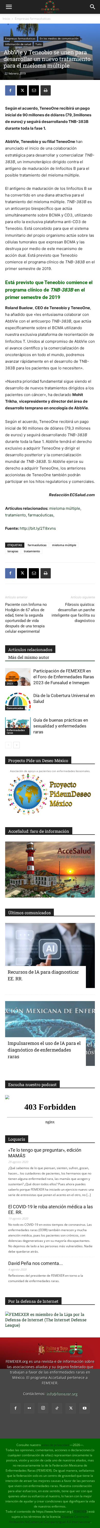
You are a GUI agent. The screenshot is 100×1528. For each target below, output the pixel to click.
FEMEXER (80, 1511)
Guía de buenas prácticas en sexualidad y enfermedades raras (60, 726)
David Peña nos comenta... (35, 1263)
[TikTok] (57, 1408)
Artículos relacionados (30, 649)
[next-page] (16, 745)
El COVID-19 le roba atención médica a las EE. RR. (50, 1209)
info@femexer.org (61, 1393)
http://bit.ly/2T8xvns (38, 528)
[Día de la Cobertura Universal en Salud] (18, 701)
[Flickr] (29, 1408)
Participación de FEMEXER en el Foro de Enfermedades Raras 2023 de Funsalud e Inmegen (63, 676)
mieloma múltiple (64, 508)
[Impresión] (46, 90)
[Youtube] (84, 1408)
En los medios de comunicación (59, 38)
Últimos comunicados (29, 912)
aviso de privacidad (55, 1445)
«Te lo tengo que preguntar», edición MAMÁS (44, 1152)
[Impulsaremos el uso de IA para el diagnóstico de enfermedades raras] (50, 1033)
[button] (9, 7)
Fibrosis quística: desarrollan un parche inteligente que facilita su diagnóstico (73, 612)
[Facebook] (10, 90)
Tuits (38, 44)
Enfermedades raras (16, 731)
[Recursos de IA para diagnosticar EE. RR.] (50, 955)
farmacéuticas (40, 515)
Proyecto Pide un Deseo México (38, 760)
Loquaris (16, 1139)
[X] (22, 90)
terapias (12, 551)
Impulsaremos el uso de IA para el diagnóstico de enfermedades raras (44, 1049)
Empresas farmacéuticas (33, 18)
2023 (10, 683)
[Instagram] (43, 1408)
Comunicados (15, 708)
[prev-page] (8, 745)
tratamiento (15, 515)
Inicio (6, 18)
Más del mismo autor (28, 657)
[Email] (34, 90)
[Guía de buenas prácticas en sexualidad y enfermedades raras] (18, 726)
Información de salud (18, 44)
